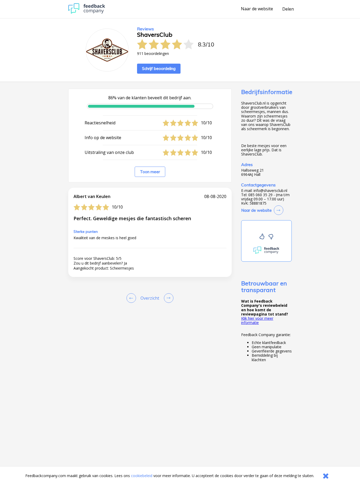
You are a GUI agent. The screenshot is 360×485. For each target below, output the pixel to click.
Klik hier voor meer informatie (257, 320)
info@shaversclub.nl (270, 191)
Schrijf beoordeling (159, 68)
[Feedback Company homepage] (86, 12)
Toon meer (150, 171)
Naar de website (257, 9)
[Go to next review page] (167, 298)
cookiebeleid (141, 475)
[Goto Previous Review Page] (132, 298)
